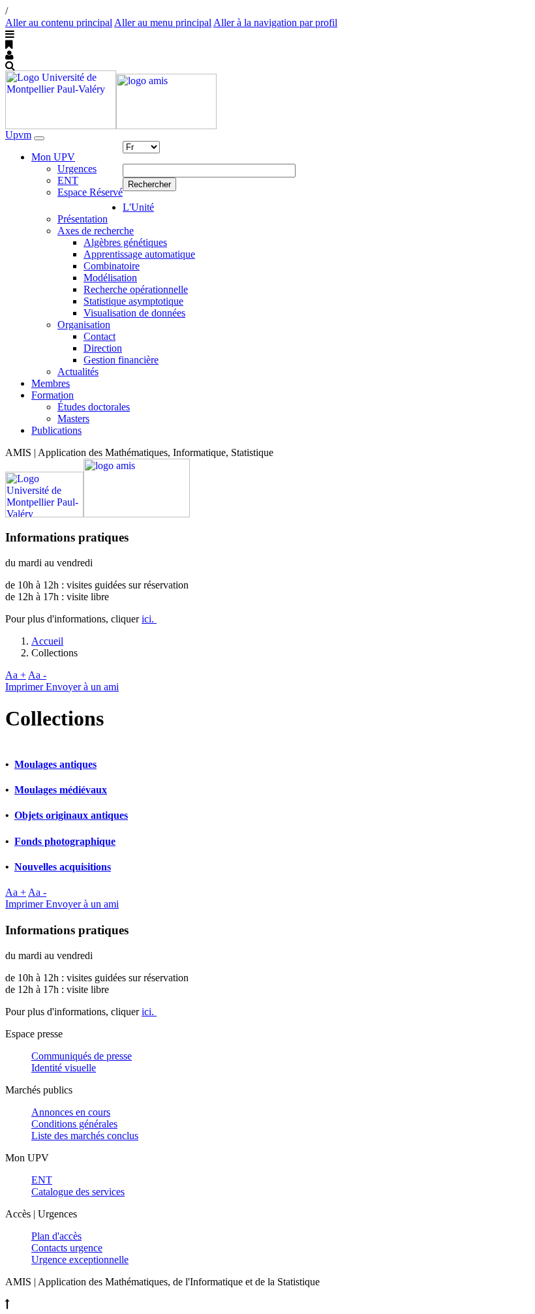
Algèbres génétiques (125, 242)
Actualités (78, 371)
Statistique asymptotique (133, 301)
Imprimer (25, 686)
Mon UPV (53, 156)
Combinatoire (112, 265)
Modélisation (110, 277)
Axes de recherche (95, 230)
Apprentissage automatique (139, 254)
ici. (149, 618)
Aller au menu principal (162, 22)
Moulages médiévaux (60, 789)
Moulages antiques (55, 764)
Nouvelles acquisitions (62, 866)
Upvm (18, 134)
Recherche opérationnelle (136, 289)
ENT (67, 180)
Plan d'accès (56, 1236)
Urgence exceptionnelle (80, 1259)
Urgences (77, 168)
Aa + (15, 674)
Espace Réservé (90, 192)
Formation (52, 395)
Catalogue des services (78, 1191)
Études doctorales (93, 406)
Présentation (82, 218)
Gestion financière (121, 359)
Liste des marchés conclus (84, 1135)
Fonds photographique (64, 841)
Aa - (37, 674)
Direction (103, 348)
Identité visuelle (63, 1067)
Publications (56, 430)
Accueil (47, 641)
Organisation (83, 324)
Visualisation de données (134, 312)
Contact (99, 336)
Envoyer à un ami (82, 686)
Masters (73, 418)
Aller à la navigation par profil (275, 22)
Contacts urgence (66, 1247)
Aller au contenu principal (58, 22)
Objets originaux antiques (71, 815)
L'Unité (138, 207)
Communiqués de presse (81, 1056)
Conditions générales (74, 1123)
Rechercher (149, 184)
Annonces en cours (70, 1112)
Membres (50, 383)
